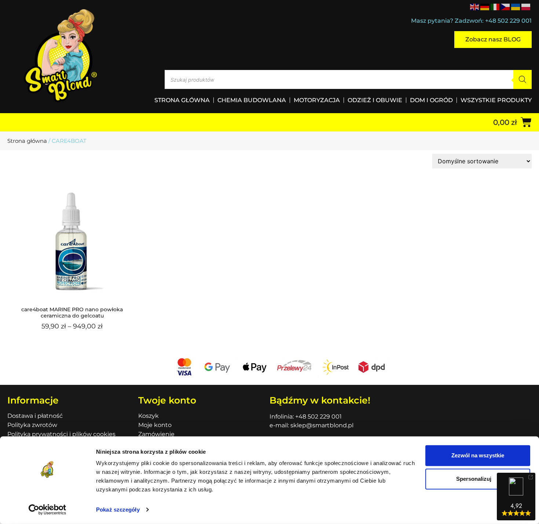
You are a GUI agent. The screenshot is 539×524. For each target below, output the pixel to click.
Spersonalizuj (473, 479)
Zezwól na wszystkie (477, 455)
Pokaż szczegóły (118, 509)
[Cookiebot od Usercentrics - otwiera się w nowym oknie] (47, 509)
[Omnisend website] (270, 335)
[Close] (371, 180)
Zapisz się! (270, 297)
